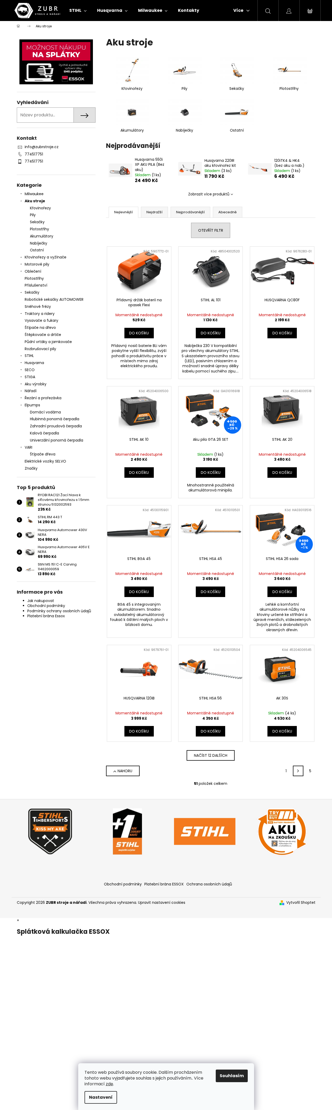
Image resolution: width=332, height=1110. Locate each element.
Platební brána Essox (46, 616)
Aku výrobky (35, 384)
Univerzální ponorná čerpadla (56, 440)
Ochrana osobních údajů (209, 884)
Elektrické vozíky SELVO (45, 461)
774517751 (34, 154)
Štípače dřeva (42, 454)
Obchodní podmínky (46, 605)
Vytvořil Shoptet (300, 902)
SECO (30, 369)
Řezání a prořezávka (43, 398)
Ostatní (37, 250)
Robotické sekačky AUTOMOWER (54, 299)
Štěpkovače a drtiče (43, 334)
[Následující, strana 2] (298, 771)
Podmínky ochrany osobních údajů (59, 611)
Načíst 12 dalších (210, 755)
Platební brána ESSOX (164, 884)
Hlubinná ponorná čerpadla (54, 419)
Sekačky (37, 222)
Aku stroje (35, 201)
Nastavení (101, 1097)
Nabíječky (38, 243)
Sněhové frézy (38, 306)
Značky (31, 468)
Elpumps (32, 405)
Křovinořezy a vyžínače (45, 257)
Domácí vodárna (45, 412)
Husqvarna (34, 362)
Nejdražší (154, 212)
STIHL (29, 355)
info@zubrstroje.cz (42, 146)
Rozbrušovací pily (40, 348)
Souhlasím (232, 1076)
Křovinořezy (40, 208)
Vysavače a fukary (41, 320)
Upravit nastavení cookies (161, 902)
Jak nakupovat (40, 600)
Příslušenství (36, 285)
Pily (33, 214)
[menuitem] (78, 10)
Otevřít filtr (210, 230)
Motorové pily (37, 264)
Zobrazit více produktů (208, 194)
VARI (28, 447)
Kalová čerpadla (44, 433)
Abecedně (227, 212)
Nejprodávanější (190, 212)
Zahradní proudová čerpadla (56, 426)
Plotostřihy (39, 229)
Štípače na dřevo (40, 327)
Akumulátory (41, 236)
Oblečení (33, 271)
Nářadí (30, 390)
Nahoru (125, 771)
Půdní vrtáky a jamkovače (48, 341)
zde (109, 1084)
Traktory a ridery (40, 313)
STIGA (30, 377)
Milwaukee (34, 193)
